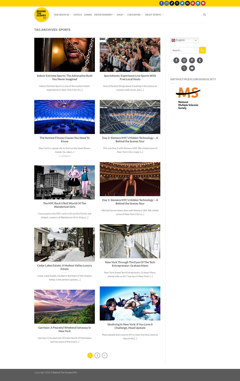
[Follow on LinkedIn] (198, 3)
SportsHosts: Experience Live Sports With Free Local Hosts (130, 77)
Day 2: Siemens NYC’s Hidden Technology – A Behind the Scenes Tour (130, 139)
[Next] (104, 355)
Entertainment (103, 14)
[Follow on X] (177, 3)
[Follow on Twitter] (182, 3)
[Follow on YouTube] (203, 3)
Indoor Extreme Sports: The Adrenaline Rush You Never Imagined (64, 77)
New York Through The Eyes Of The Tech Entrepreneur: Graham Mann (130, 264)
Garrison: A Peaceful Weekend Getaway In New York (64, 329)
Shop (120, 14)
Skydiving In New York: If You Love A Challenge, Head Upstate (130, 326)
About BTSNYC (153, 14)
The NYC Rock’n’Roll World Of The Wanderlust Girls (64, 205)
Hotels (78, 14)
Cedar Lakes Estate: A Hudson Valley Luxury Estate (64, 267)
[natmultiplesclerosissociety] (188, 98)
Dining (88, 14)
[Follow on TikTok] (171, 3)
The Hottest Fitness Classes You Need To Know (65, 139)
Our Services (61, 14)
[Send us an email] (187, 3)
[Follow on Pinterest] (192, 3)
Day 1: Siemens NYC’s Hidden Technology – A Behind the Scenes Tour (130, 201)
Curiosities (134, 14)
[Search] (204, 15)
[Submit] (202, 50)
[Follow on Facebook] (161, 3)
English (180, 40)
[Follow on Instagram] (166, 3)
